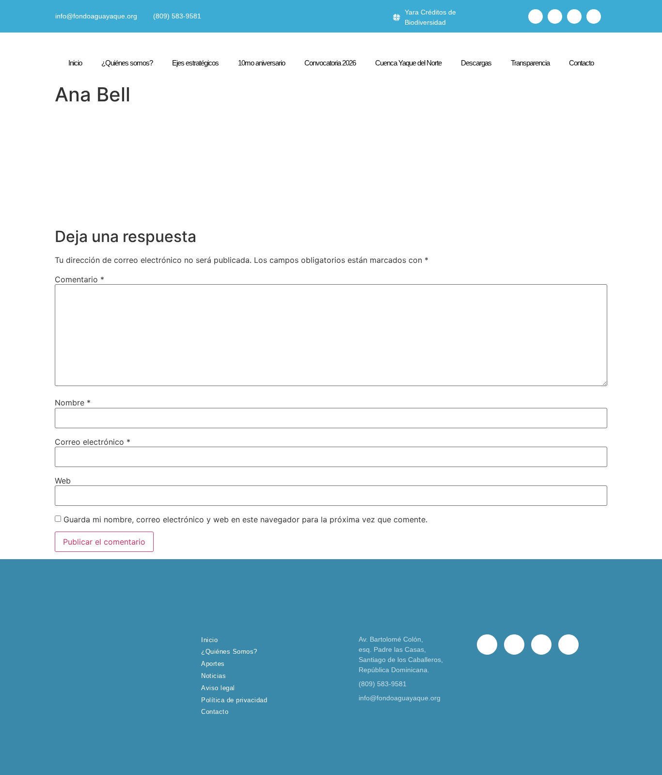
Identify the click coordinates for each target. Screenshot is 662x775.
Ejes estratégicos (195, 63)
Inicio (75, 63)
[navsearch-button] (513, 16)
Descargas (476, 63)
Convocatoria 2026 (330, 63)
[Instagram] (574, 16)
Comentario (79, 279)
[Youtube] (593, 16)
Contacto (581, 63)
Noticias (213, 675)
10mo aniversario (261, 63)
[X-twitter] (555, 16)
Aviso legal (218, 688)
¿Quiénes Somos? (229, 651)
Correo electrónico (92, 442)
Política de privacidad (234, 700)
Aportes (213, 663)
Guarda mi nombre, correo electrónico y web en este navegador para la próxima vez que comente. (245, 519)
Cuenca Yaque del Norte (408, 63)
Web (63, 480)
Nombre (73, 402)
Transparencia (530, 63)
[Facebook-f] (535, 16)
